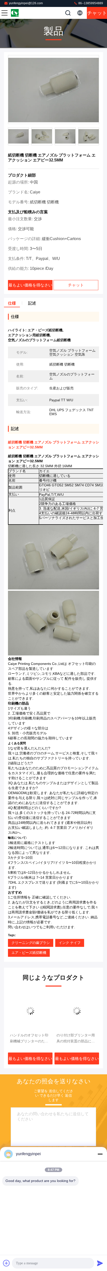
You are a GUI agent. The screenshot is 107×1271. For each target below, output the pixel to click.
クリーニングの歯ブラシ (30, 943)
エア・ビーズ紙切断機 (28, 953)
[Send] (100, 1263)
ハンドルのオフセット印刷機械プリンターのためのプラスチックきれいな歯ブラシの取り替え (29, 1038)
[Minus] (100, 1154)
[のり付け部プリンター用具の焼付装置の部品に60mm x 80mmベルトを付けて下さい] (76, 1011)
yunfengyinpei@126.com (26, 3)
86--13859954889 (90, 3)
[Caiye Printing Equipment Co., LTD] (21, 13)
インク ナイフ (70, 943)
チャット (97, 13)
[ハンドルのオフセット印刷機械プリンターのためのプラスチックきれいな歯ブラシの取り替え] (30, 1011)
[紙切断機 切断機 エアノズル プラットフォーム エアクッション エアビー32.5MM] (53, 89)
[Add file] (6, 1263)
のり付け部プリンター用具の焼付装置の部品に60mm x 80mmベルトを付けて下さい (75, 1038)
